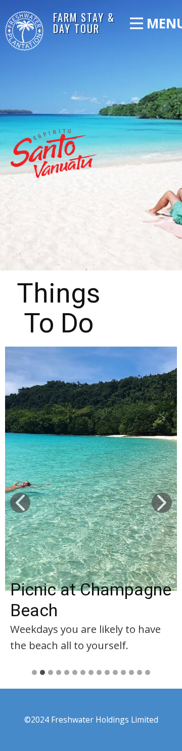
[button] (20, 503)
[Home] (24, 31)
